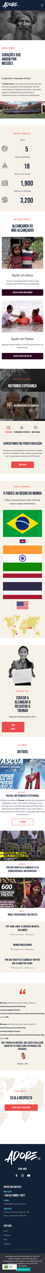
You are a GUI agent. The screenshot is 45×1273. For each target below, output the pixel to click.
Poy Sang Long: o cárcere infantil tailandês (22, 928)
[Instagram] (22, 1175)
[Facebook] (16, 1175)
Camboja (21, 864)
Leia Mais (26, 821)
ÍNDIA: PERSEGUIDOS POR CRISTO (22, 914)
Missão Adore (31, 934)
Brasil (6, 1231)
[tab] (8, 429)
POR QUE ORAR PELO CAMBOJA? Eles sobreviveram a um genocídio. (22, 869)
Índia (21, 911)
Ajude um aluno (22, 275)
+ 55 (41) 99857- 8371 (14, 1195)
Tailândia (7, 1244)
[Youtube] (29, 1175)
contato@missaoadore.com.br (15, 1204)
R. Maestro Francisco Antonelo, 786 (16, 1212)
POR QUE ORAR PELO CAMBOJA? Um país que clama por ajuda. (22, 961)
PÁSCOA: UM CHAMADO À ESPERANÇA (22, 795)
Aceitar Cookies (23, 1269)
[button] (22, 465)
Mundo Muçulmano (22, 945)
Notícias (21, 792)
